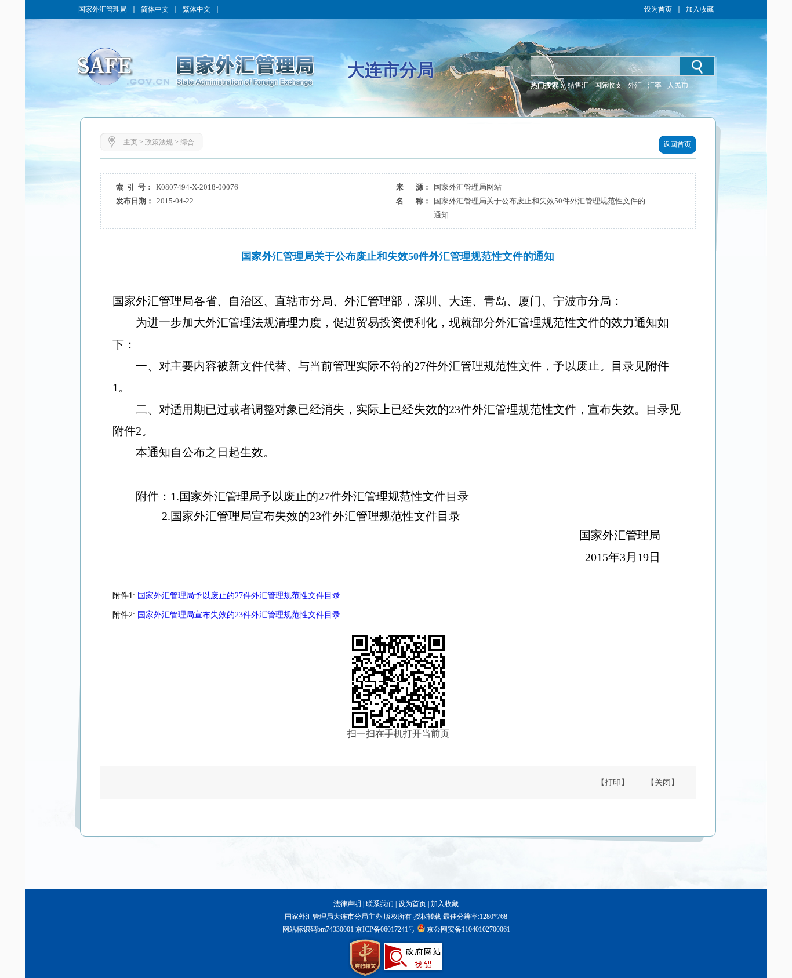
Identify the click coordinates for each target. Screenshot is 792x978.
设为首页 (658, 9)
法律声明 (347, 904)
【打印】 (613, 782)
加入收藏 (700, 9)
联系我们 (380, 904)
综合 (187, 142)
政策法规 (159, 142)
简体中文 (155, 9)
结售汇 (578, 85)
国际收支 (608, 85)
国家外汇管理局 (102, 9)
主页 (130, 142)
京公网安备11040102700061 (468, 929)
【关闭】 (662, 782)
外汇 (635, 85)
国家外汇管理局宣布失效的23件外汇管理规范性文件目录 (238, 614)
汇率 (655, 85)
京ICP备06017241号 (384, 929)
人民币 (677, 85)
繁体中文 (196, 9)
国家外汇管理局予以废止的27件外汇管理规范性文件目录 (238, 595)
